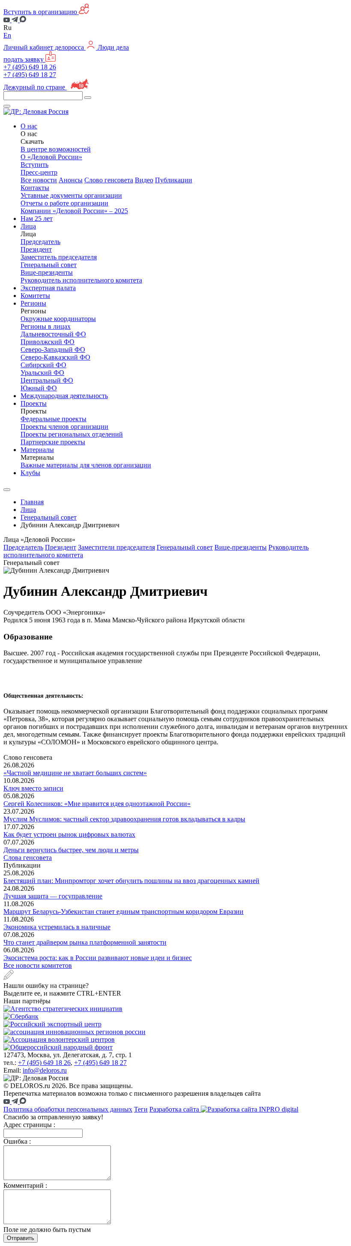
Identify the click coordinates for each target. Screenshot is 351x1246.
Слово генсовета (108, 180)
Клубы (30, 472)
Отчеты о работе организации (64, 203)
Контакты (35, 187)
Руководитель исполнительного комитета (81, 280)
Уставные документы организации (71, 195)
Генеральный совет (49, 264)
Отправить (20, 1238)
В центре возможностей (56, 149)
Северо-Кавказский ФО (55, 357)
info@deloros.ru (45, 1070)
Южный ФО (39, 388)
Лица (28, 509)
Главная (32, 502)
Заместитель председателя (59, 257)
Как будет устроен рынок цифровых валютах (69, 834)
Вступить (34, 164)
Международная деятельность (64, 395)
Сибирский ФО (43, 365)
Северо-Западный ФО (53, 349)
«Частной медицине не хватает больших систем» (75, 772)
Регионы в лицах (46, 326)
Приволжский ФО (47, 341)
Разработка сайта (175, 1109)
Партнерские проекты (53, 442)
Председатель (40, 241)
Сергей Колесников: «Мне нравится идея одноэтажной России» (96, 803)
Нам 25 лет (37, 218)
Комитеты (35, 295)
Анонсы (71, 180)
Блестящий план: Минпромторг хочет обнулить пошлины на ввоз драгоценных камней (131, 880)
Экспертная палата (48, 287)
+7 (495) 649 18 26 (29, 67)
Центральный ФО (47, 380)
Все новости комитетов (37, 965)
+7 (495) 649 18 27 (29, 74)
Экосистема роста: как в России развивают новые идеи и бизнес (97, 957)
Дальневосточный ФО (53, 334)
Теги (141, 1109)
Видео (144, 180)
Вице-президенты (47, 272)
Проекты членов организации (64, 426)
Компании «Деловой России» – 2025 (74, 210)
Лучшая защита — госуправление (52, 896)
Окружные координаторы (58, 318)
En (7, 35)
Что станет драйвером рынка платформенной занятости (85, 942)
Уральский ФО (42, 372)
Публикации (173, 180)
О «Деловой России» (51, 157)
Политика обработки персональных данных (67, 1109)
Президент (36, 249)
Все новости (39, 180)
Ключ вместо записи (33, 788)
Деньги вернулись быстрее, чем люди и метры (71, 849)
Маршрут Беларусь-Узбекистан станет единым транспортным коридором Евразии (123, 911)
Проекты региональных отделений (72, 434)
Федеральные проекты (53, 418)
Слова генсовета (27, 857)
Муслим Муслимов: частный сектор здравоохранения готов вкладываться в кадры (124, 819)
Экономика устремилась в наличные (56, 927)
